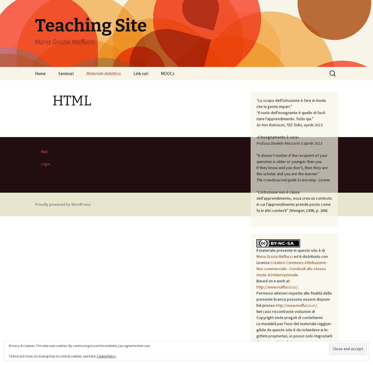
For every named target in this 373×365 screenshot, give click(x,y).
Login (45, 163)
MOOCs (168, 73)
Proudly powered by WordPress (63, 204)
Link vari (140, 73)
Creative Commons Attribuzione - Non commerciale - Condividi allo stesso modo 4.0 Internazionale (292, 268)
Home (40, 73)
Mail (44, 151)
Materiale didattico (103, 73)
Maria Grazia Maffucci (274, 256)
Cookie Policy (106, 356)
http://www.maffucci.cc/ (277, 287)
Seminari (66, 73)
